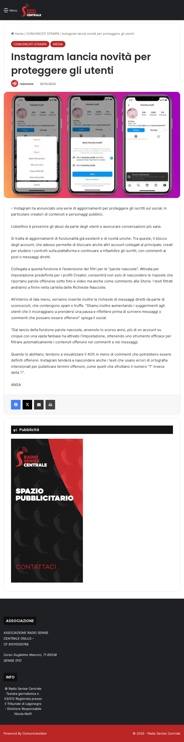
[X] (27, 404)
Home (19, 33)
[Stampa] (50, 404)
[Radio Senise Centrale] (31, 10)
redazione (27, 84)
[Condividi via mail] (39, 404)
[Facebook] (16, 404)
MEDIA (58, 44)
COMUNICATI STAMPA (42, 33)
